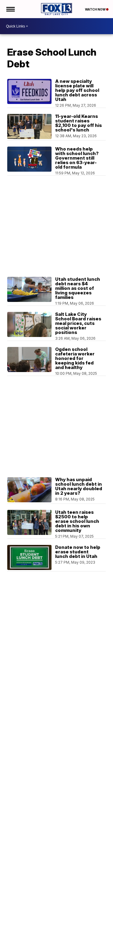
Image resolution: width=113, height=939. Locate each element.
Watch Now (95, 9)
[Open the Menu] (10, 9)
